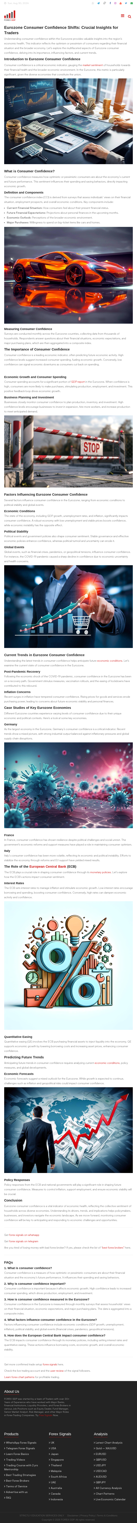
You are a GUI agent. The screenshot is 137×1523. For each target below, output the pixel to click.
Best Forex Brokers (17, 1480)
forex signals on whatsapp (24, 1235)
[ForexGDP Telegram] (98, 4)
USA (53, 1448)
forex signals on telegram (23, 1241)
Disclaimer (72, 1515)
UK (52, 1442)
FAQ (8, 1497)
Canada (55, 1493)
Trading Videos (15, 1459)
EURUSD (101, 1454)
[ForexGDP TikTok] (104, 4)
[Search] (129, 17)
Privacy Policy (87, 1515)
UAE (53, 1482)
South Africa (59, 1476)
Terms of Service (16, 1486)
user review (57, 1370)
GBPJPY (101, 1482)
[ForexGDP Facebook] (110, 4)
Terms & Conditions (107, 1515)
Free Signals (45, 1415)
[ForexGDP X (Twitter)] (126, 4)
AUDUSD (101, 1476)
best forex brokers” (113, 1247)
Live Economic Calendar (111, 1499)
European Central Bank (47, 866)
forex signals (50, 1364)
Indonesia (57, 1499)
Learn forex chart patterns (19, 1377)
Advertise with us (17, 1492)
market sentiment (93, 65)
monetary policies (100, 872)
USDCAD (101, 1471)
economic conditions (109, 660)
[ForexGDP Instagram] (115, 4)
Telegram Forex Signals (20, 1448)
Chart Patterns (105, 1493)
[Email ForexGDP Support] (131, 4)
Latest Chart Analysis (109, 1442)
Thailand (56, 1465)
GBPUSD (101, 1459)
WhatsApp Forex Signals (21, 1442)
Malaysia (56, 1471)
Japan (54, 1454)
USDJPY (101, 1465)
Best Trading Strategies (21, 1475)
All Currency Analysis (109, 1488)
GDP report (78, 381)
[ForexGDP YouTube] (121, 4)
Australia (56, 1488)
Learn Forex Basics (17, 1454)
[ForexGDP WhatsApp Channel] (93, 4)
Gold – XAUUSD (106, 1448)
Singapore (57, 1459)
